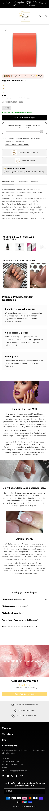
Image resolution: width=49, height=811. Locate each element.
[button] (40, 16)
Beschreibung (8, 181)
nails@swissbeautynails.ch (16, 771)
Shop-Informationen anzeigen (17, 144)
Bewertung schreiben (24, 694)
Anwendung (23, 181)
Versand (11, 98)
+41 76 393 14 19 (12, 761)
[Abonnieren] (42, 791)
